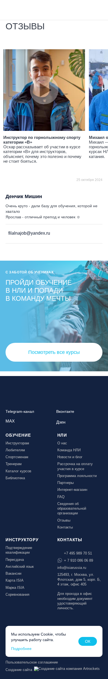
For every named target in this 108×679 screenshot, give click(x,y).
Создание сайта (19, 670)
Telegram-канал (20, 412)
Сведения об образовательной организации (71, 508)
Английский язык (20, 566)
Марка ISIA (15, 587)
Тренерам (14, 464)
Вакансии (13, 573)
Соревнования (17, 594)
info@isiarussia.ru (71, 568)
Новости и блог (70, 457)
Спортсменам (17, 457)
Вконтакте (65, 412)
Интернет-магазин (72, 490)
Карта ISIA (15, 580)
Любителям (15, 450)
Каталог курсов (18, 471)
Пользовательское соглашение (32, 662)
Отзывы (63, 520)
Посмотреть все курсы (54, 352)
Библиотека (15, 478)
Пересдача (15, 560)
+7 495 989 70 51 (78, 553)
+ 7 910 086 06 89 (78, 560)
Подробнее (21, 648)
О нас (62, 443)
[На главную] (20, 9)
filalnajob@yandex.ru (28, 233)
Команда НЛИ (69, 450)
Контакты (65, 527)
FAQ (61, 497)
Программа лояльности (77, 476)
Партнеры (65, 483)
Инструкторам (17, 443)
